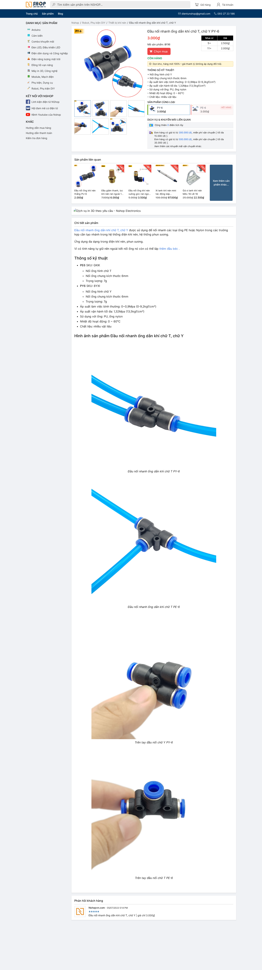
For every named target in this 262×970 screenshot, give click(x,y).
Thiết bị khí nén (117, 22)
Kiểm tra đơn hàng (36, 138)
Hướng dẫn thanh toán (39, 132)
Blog (60, 13)
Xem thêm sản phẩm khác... (221, 182)
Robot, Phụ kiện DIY (93, 22)
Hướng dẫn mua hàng (38, 127)
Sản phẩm (48, 13)
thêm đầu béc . (169, 248)
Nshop (75, 22)
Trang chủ (32, 13)
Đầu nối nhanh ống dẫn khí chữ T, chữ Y (101, 230)
